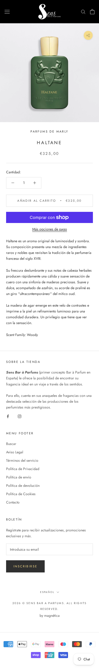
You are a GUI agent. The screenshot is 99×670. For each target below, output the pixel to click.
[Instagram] (19, 416)
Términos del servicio (22, 460)
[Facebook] (8, 416)
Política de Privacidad (22, 468)
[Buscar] (83, 11)
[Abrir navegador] (7, 12)
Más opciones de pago (49, 229)
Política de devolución (23, 485)
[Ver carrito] (92, 11)
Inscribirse (25, 566)
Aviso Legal (14, 452)
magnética (52, 615)
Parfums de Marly (49, 131)
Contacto (13, 502)
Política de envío (18, 477)
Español (47, 592)
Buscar (11, 443)
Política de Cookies (21, 493)
